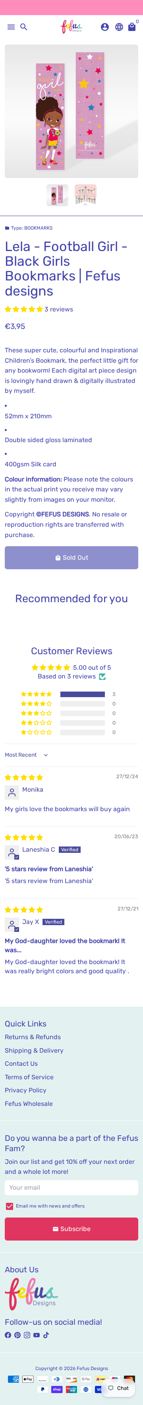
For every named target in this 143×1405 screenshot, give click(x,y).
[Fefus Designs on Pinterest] (17, 1335)
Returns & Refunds (33, 1037)
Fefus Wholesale (29, 1103)
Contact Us (21, 1063)
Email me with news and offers (50, 1206)
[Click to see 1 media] (57, 195)
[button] (24, 309)
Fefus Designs (92, 1368)
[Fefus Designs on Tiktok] (46, 1335)
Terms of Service (29, 1077)
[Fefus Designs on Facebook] (8, 1335)
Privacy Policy (25, 1090)
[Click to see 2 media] (86, 195)
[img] (24, 777)
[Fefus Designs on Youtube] (36, 1335)
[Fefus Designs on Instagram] (27, 1335)
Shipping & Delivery (34, 1050)
